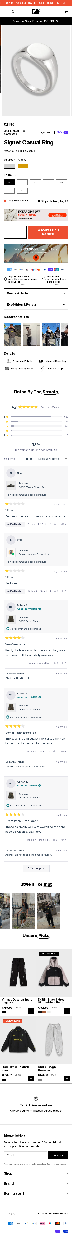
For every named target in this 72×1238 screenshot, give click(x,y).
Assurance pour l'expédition (34, 554)
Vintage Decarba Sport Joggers (17, 1001)
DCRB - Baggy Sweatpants (47, 1068)
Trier (29, 458)
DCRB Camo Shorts (29, 621)
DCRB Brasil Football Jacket (15, 1068)
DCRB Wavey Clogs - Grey (33, 487)
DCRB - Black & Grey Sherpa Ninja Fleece (51, 1001)
